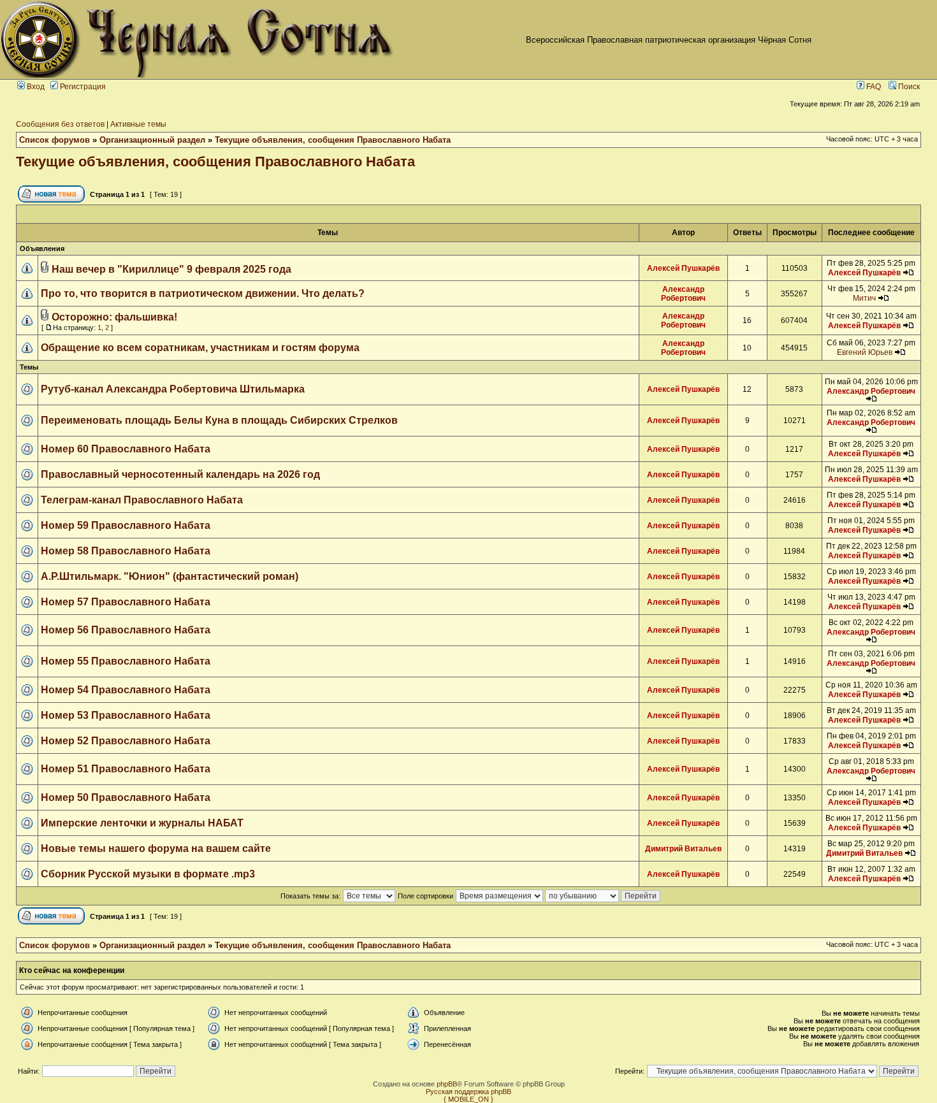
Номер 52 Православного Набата (125, 740)
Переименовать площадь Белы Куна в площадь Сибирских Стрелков (219, 420)
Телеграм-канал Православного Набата (142, 499)
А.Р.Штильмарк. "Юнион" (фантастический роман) (169, 576)
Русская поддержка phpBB (468, 1091)
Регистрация (82, 86)
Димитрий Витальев (683, 848)
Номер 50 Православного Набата (125, 797)
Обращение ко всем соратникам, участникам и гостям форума (200, 347)
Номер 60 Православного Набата (125, 448)
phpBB (447, 1084)
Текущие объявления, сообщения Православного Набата (333, 140)
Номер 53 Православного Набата (125, 715)
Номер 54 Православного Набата (125, 689)
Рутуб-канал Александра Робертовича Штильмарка (173, 389)
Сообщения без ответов (60, 124)
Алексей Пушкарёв (683, 268)
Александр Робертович (683, 294)
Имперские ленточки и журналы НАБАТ (142, 823)
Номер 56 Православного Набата (125, 629)
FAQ (872, 86)
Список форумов (54, 140)
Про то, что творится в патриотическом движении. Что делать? (203, 293)
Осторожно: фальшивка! (114, 317)
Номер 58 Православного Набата (125, 550)
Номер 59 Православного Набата (125, 525)
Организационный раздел (152, 140)
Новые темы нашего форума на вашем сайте (156, 848)
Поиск (908, 86)
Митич (864, 298)
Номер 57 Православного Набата (125, 601)
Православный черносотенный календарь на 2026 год (180, 474)
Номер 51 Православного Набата (125, 768)
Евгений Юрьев (864, 352)
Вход (35, 86)
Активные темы (138, 124)
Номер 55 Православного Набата (125, 661)
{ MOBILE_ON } (468, 1099)
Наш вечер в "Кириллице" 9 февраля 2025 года (171, 269)
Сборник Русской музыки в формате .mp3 (148, 874)
